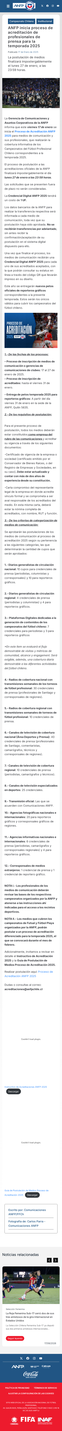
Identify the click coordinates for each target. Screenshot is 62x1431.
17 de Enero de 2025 (28, 52)
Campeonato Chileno (21, 21)
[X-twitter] (21, 1358)
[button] (8, 6)
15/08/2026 (52, 1343)
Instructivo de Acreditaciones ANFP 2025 (26, 1087)
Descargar (13, 1091)
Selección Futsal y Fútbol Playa (22, 1309)
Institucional (45, 21)
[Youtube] (41, 1358)
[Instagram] (34, 1358)
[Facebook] (28, 1358)
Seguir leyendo (17, 1338)
